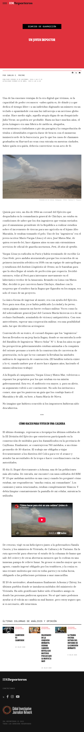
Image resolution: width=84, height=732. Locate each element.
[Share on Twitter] (76, 72)
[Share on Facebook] (72, 72)
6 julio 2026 (72, 655)
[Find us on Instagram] (12, 696)
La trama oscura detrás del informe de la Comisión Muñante (73, 641)
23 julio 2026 (20, 647)
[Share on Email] (79, 72)
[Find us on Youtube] (18, 696)
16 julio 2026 (46, 668)
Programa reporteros (19, 628)
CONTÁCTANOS (9, 688)
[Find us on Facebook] (8, 696)
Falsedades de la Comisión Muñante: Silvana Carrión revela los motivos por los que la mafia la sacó (46, 648)
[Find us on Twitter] (3, 696)
